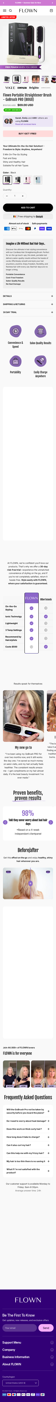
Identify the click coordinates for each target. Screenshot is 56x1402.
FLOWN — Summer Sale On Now (28, 3)
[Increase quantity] (22, 196)
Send (46, 1328)
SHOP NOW (18, 1028)
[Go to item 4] (36, 79)
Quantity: (7, 189)
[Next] (52, 3)
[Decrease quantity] (7, 196)
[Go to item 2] (17, 79)
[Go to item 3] (26, 79)
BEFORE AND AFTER (23, 530)
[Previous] (3, 3)
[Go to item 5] (45, 79)
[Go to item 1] (7, 79)
